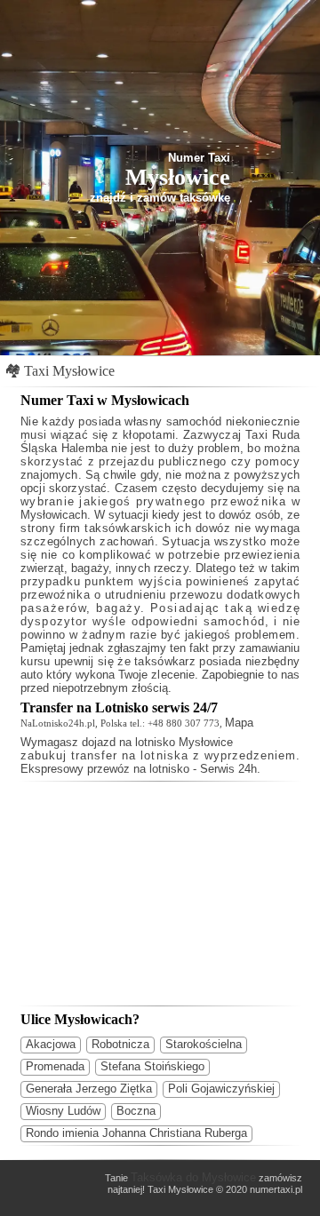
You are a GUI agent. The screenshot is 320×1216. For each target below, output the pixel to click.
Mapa (239, 722)
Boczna (136, 1110)
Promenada (55, 1066)
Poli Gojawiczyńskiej (221, 1088)
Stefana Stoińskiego (152, 1066)
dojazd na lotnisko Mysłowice (157, 742)
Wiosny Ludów (63, 1110)
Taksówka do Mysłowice (193, 1177)
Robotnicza (120, 1044)
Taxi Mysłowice (69, 370)
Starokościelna (203, 1044)
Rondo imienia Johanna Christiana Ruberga (136, 1133)
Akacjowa (51, 1044)
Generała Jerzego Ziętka (89, 1088)
